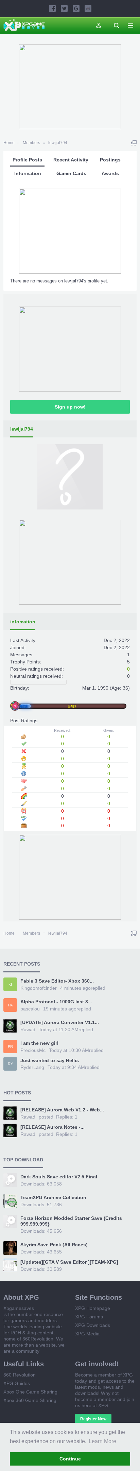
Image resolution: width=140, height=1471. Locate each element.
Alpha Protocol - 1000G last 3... (56, 1001)
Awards (110, 173)
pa (10, 1005)
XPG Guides (16, 1383)
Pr (10, 1046)
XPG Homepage (92, 1308)
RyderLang (32, 1067)
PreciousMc (33, 1050)
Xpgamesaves (18, 1308)
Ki (10, 984)
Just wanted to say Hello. (49, 1060)
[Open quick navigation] (134, 143)
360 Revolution (19, 1375)
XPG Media (87, 1333)
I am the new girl (39, 1043)
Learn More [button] (102, 1441)
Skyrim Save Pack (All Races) (54, 1244)
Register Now (93, 1419)
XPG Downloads (92, 1325)
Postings (110, 159)
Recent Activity (70, 159)
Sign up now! (70, 407)
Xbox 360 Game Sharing (29, 1400)
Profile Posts (27, 159)
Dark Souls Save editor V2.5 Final (58, 1176)
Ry (10, 1064)
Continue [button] (70, 1458)
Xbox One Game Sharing (30, 1392)
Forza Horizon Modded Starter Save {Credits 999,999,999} (71, 1221)
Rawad (27, 1029)
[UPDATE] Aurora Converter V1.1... (59, 1022)
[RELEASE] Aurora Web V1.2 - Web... (62, 1109)
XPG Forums (89, 1316)
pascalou (30, 1008)
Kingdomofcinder (38, 988)
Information (27, 173)
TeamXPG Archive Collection (53, 1197)
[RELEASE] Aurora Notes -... (52, 1127)
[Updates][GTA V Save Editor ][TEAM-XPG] (69, 1262)
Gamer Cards (71, 173)
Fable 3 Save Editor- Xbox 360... (57, 981)
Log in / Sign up (98, 25)
